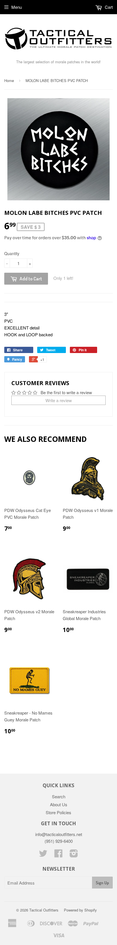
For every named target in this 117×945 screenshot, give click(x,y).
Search (58, 796)
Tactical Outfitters (43, 910)
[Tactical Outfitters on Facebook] (58, 855)
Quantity (11, 253)
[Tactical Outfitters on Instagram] (74, 855)
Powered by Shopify (80, 910)
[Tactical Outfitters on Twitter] (43, 855)
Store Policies (58, 812)
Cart (108, 7)
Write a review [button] (58, 400)
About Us (58, 804)
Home (9, 80)
